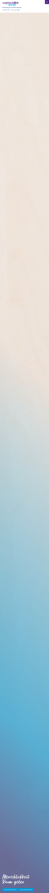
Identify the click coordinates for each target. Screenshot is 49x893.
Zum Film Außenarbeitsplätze (26, 889)
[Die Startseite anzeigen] (24, 4)
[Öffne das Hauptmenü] (47, 2)
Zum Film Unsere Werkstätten (10, 889)
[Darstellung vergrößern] (8, 10)
